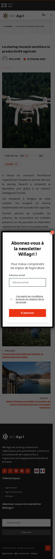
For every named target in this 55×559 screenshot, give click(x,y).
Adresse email (17, 275)
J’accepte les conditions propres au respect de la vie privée (30, 299)
